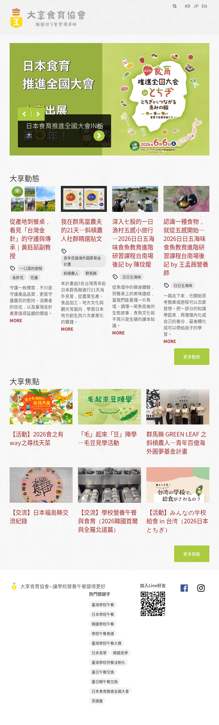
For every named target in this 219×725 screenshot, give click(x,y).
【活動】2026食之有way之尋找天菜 (37, 438)
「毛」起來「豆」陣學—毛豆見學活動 (107, 438)
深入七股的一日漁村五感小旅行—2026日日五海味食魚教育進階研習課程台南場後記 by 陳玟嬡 (133, 242)
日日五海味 (131, 276)
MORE (16, 320)
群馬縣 (91, 273)
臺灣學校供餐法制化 (108, 662)
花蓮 (34, 277)
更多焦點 (191, 554)
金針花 (18, 277)
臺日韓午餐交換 (105, 681)
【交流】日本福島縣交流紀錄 (39, 516)
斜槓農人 (71, 273)
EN (204, 6)
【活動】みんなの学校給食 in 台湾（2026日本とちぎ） (177, 521)
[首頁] (48, 11)
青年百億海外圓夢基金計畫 (82, 260)
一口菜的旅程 (31, 268)
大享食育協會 (184, 589)
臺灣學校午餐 (103, 604)
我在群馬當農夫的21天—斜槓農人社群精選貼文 (82, 230)
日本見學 (99, 652)
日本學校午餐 (103, 614)
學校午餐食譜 (103, 633)
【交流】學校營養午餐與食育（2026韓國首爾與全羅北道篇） (108, 521)
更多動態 (191, 356)
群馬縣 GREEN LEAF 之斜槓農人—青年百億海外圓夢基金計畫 (176, 442)
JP (195, 6)
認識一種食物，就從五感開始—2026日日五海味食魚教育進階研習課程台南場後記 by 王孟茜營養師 (185, 247)
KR (187, 6)
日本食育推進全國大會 (110, 691)
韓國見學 (120, 652)
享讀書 (97, 700)
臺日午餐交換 (103, 672)
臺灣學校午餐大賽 (107, 643)
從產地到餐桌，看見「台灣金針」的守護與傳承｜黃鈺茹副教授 (30, 238)
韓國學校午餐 (103, 623)
